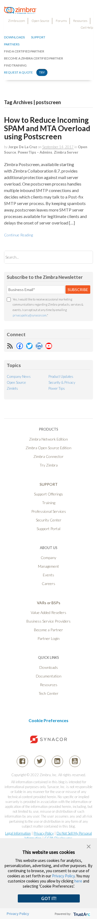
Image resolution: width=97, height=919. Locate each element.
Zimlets (12, 388)
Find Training (15, 65)
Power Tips (56, 388)
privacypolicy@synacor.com (30, 315)
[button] (88, 846)
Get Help (87, 27)
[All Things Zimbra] (20, 10)
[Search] (84, 257)
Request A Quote (18, 72)
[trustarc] (81, 913)
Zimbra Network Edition (48, 439)
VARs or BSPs (48, 602)
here (78, 881)
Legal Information (18, 833)
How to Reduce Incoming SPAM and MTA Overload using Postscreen (47, 128)
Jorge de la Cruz (22, 147)
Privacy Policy (44, 833)
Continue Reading (18, 235)
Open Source (40, 21)
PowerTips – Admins (35, 152)
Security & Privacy (61, 382)
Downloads (14, 37)
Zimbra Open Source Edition (48, 447)
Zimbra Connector (48, 456)
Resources (80, 21)
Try (42, 72)
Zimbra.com (16, 21)
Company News (19, 376)
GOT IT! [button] (48, 898)
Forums (61, 21)
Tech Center (48, 693)
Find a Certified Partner (24, 51)
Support (38, 37)
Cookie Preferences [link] (48, 720)
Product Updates (60, 376)
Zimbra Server (66, 152)
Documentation (48, 676)
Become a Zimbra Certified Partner (33, 58)
